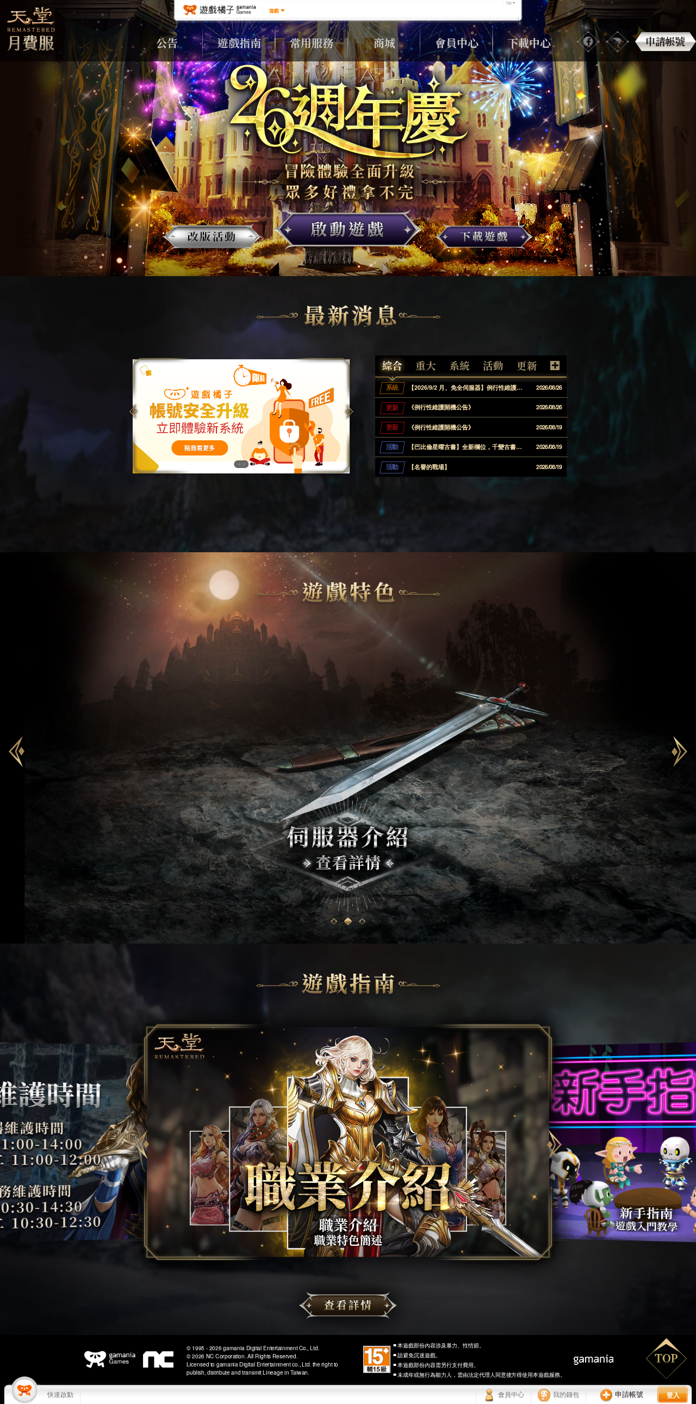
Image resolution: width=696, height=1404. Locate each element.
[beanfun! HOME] (219, 10)
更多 (555, 365)
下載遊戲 (484, 237)
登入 (673, 1395)
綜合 (392, 365)
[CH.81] (24, 1390)
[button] (349, 411)
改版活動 (212, 237)
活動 (493, 365)
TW (509, 3)
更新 (527, 365)
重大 (425, 365)
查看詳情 (348, 1305)
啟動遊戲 (348, 229)
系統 (459, 365)
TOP (666, 1359)
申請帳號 (665, 41)
